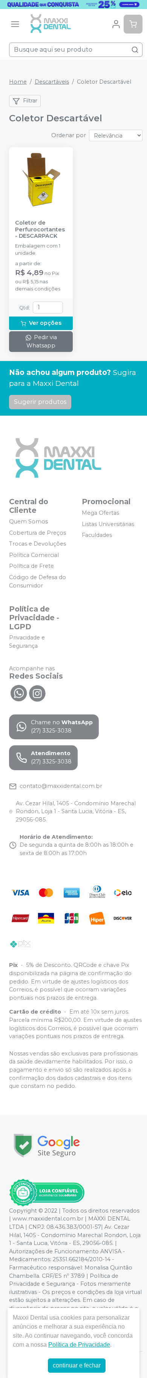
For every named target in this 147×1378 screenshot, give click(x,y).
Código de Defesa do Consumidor (37, 581)
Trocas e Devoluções (37, 543)
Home (18, 81)
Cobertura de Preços (37, 532)
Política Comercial (34, 555)
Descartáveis (52, 81)
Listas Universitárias (108, 524)
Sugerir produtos (40, 401)
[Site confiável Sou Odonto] (46, 1192)
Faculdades (97, 535)
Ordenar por (68, 135)
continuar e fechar (77, 1365)
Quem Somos (28, 521)
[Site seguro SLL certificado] (46, 1146)
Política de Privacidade (79, 1344)
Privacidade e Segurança (27, 642)
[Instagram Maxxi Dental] (37, 692)
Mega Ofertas (100, 512)
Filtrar (30, 100)
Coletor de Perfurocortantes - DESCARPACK (40, 229)
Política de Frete (31, 566)
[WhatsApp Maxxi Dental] (18, 692)
